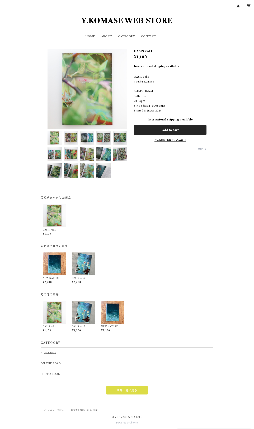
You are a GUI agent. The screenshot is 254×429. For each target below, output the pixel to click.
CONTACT (148, 36)
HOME (90, 36)
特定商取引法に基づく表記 (84, 410)
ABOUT (106, 36)
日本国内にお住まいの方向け (170, 140)
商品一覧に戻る (127, 390)
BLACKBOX (48, 352)
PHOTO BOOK (50, 374)
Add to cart (170, 130)
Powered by (123, 422)
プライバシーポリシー (54, 410)
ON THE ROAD (51, 363)
